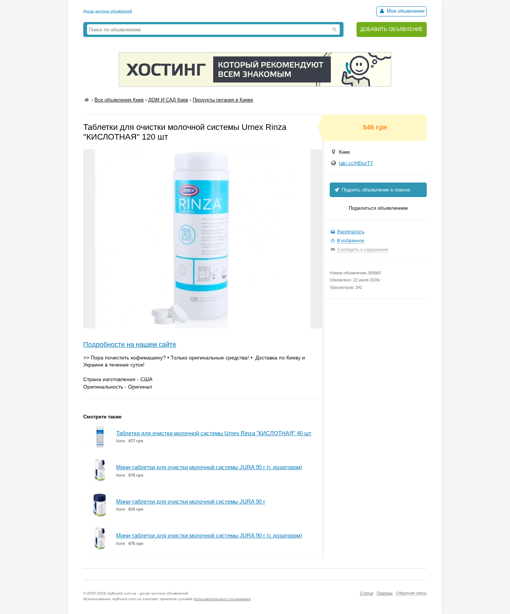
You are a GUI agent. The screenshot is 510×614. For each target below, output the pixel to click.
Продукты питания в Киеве (223, 100)
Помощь (385, 593)
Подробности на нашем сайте (129, 344)
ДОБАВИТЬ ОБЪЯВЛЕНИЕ (391, 29)
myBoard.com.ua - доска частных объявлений (147, 593)
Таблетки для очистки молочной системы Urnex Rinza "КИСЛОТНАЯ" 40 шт (213, 433)
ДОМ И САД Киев (168, 100)
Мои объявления (405, 11)
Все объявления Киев (119, 100)
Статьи (366, 593)
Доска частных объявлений (107, 11)
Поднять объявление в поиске (375, 190)
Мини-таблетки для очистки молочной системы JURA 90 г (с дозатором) (209, 467)
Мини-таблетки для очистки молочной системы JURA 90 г (190, 501)
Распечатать (350, 231)
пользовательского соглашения (222, 599)
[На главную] (86, 100)
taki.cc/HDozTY (356, 163)
